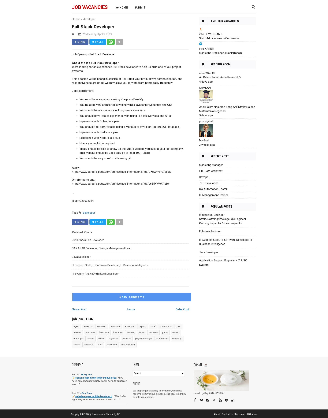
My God (204, 140)
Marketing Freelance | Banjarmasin (220, 53)
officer (101, 338)
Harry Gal (86, 374)
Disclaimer (241, 414)
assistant (101, 326)
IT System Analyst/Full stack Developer (95, 273)
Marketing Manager (211, 165)
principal (126, 338)
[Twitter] (203, 400)
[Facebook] (196, 400)
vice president (128, 344)
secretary (176, 338)
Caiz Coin (86, 393)
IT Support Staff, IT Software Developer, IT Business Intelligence (110, 265)
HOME (123, 7)
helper (142, 332)
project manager (143, 338)
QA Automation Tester (213, 189)
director (77, 332)
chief (153, 326)
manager (78, 338)
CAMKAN (205, 87)
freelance (117, 332)
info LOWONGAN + (211, 34)
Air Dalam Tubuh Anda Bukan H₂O (220, 77)
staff (100, 344)
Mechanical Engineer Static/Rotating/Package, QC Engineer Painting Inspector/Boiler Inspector (222, 219)
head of (130, 332)
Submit (140, 7)
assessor (88, 326)
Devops (203, 177)
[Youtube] (222, 400)
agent (76, 326)
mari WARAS (207, 73)
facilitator (104, 332)
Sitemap (252, 414)
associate (115, 326)
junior (165, 332)
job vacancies (90, 7)
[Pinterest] (228, 400)
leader (175, 332)
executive (90, 332)
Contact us (227, 414)
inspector (153, 332)
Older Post (182, 309)
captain (142, 326)
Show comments (131, 297)
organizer (113, 338)
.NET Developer (208, 183)
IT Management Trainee (214, 195)
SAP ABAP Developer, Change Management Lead (101, 248)
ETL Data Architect (210, 171)
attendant (130, 326)
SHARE (81, 42)
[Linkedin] (234, 400)
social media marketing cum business (95, 377)
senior (76, 344)
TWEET (98, 42)
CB (118, 414)
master (90, 338)
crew (178, 326)
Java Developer (81, 256)
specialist (88, 344)
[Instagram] (209, 400)
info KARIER (206, 48)
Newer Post (79, 309)
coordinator (166, 326)
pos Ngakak (206, 121)
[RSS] (215, 400)
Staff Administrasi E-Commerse (219, 38)
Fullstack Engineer (210, 231)
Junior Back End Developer (88, 240)
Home (131, 309)
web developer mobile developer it (93, 396)
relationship (162, 338)
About (217, 414)
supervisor (111, 344)
